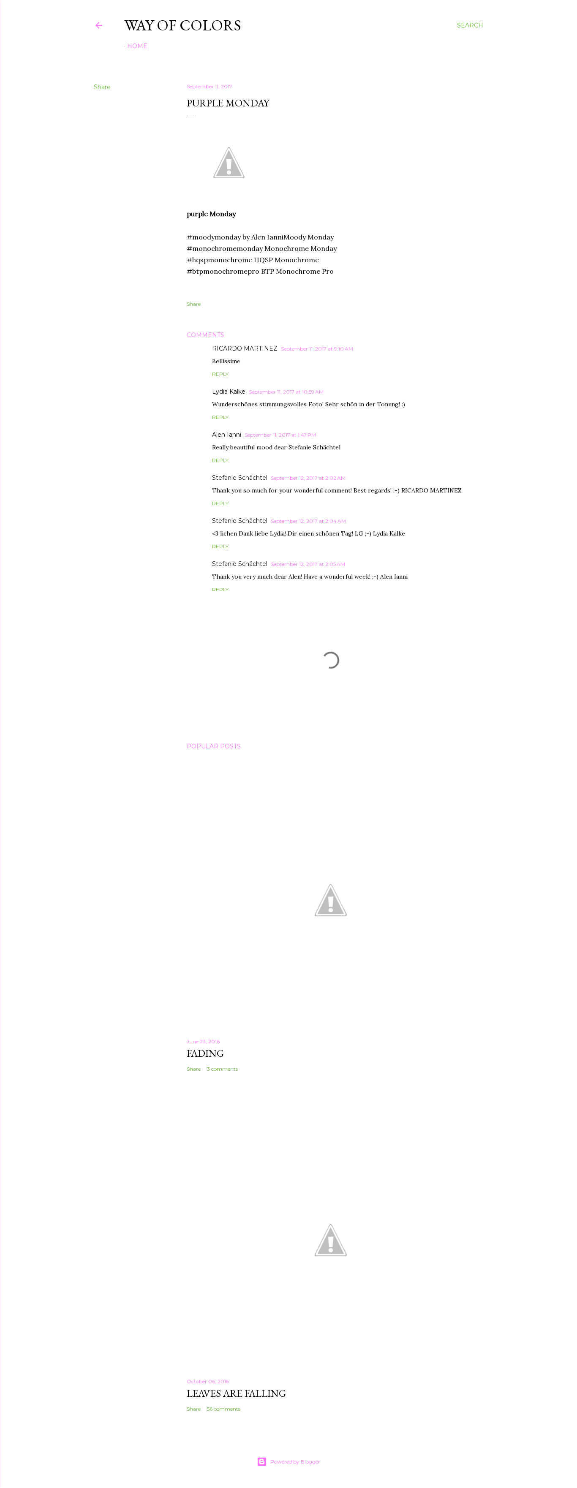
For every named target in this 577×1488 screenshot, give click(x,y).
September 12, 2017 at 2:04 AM (308, 521)
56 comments (223, 1409)
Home (137, 46)
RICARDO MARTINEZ (245, 348)
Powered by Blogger (295, 1461)
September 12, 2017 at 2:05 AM (308, 564)
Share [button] (102, 87)
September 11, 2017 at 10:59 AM (286, 392)
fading (205, 1053)
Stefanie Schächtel (239, 477)
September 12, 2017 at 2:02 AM (308, 478)
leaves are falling (236, 1393)
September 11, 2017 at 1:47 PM (280, 435)
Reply (220, 374)
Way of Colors (182, 25)
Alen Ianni (226, 434)
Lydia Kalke (228, 391)
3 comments (222, 1069)
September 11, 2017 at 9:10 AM (317, 348)
